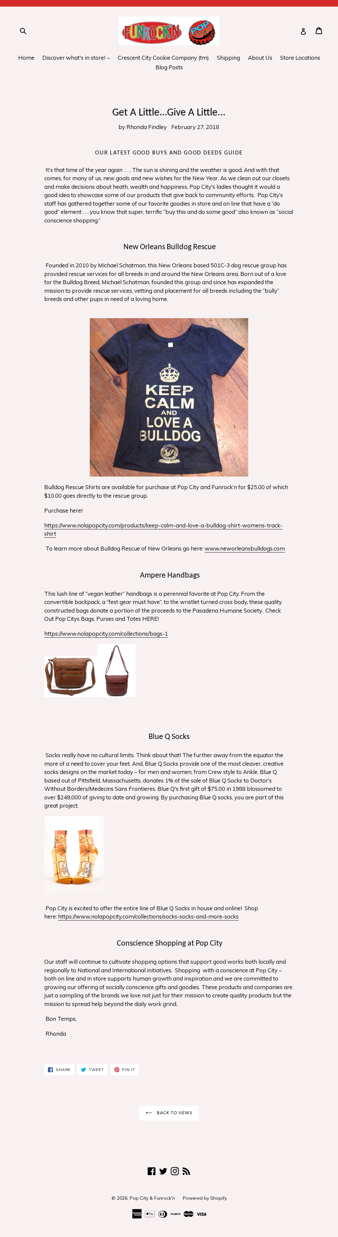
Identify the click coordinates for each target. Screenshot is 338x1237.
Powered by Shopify (205, 1198)
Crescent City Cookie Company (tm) (163, 57)
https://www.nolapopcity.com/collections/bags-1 (106, 633)
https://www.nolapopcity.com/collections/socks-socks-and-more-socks (148, 916)
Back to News (173, 1113)
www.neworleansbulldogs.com (245, 548)
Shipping (228, 57)
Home (26, 57)
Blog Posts (169, 67)
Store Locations (300, 57)
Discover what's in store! (77, 57)
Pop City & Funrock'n (152, 1198)
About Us (260, 57)
